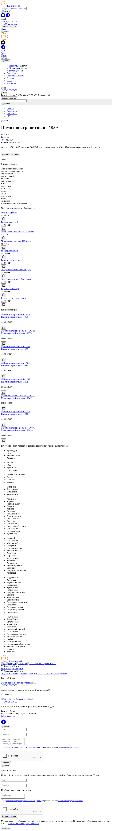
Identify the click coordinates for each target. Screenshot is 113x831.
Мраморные (14, 68)
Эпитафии (11, 73)
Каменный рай (14, 6)
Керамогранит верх (10, 288)
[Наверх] (3, 723)
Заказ (3, 159)
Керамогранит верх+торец (13, 298)
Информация (9, 671)
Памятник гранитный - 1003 (14, 414)
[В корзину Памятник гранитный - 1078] (3, 360)
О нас (9, 80)
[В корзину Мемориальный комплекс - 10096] (3, 440)
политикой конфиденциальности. (23, 823)
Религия (5, 178)
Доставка (23, 673)
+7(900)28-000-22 (9, 702)
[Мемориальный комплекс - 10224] (18, 331)
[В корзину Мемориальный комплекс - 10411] (3, 408)
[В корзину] (3, 219)
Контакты (11, 83)
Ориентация (7, 173)
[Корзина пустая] (3, 29)
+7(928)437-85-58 (9, 21)
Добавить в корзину (10, 155)
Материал (5, 188)
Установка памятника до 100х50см (17, 231)
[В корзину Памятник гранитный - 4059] (3, 328)
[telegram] (8, 16)
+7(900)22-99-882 (9, 24)
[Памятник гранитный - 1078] (15, 346)
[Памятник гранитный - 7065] (15, 363)
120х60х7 (9, 140)
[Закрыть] (5, 726)
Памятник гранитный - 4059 (14, 317)
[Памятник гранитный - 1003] (15, 411)
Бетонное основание (10, 260)
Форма (4, 193)
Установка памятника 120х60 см (16, 241)
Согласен (6, 828)
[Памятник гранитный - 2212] (15, 379)
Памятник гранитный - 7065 (14, 365)
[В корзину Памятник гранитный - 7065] (3, 376)
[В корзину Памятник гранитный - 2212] (3, 392)
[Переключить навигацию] (5, 60)
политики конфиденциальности (70, 747)
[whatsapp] (3, 16)
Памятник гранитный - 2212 (14, 382)
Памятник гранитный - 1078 (14, 349)
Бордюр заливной (9, 250)
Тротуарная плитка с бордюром (16, 279)
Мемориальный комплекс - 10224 (17, 333)
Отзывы (10, 78)
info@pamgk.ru (8, 716)
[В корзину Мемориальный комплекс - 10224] (3, 343)
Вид (3, 183)
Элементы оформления (12, 169)
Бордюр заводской (9, 222)
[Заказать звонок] (3, 53)
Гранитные (14, 66)
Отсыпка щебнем (9, 213)
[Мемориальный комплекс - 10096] (18, 428)
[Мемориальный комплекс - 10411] (18, 395)
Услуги (12, 71)
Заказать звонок (9, 27)
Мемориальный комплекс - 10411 (16, 398)
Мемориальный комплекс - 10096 (17, 430)
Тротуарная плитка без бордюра (16, 269)
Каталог (7, 666)
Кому (3, 198)
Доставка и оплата (15, 75)
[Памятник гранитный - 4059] (15, 314)
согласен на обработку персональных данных (23, 747)
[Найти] (6, 11)
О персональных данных (55, 673)
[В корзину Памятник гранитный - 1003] (3, 425)
